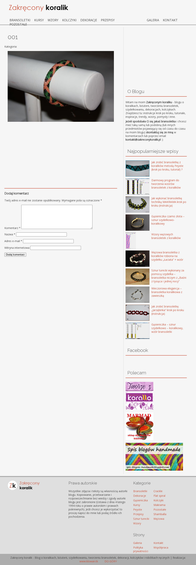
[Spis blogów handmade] (154, 469)
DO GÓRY (110, 561)
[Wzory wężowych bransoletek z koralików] (132, 241)
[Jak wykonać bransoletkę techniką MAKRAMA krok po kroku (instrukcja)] (132, 204)
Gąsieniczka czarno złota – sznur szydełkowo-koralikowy (168, 219)
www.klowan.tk (88, 561)
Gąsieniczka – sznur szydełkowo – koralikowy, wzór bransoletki (167, 328)
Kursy (39, 20)
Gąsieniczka (140, 500)
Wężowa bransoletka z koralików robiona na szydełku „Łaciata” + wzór (167, 255)
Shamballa (160, 514)
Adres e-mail (13, 241)
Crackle (158, 491)
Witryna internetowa (16, 248)
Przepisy (108, 20)
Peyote (137, 509)
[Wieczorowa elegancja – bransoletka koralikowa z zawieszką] (132, 295)
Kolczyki (69, 20)
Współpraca (161, 547)
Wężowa (159, 519)
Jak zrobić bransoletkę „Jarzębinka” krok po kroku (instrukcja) (167, 310)
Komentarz (12, 228)
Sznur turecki (141, 519)
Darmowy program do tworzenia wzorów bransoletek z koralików (166, 183)
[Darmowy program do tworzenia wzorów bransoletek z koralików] (132, 186)
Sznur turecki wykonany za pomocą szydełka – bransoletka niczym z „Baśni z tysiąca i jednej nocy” (168, 275)
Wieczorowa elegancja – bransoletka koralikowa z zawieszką (166, 292)
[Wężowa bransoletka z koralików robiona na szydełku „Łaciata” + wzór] (132, 259)
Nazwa (9, 234)
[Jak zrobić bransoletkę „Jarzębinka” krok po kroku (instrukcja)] (132, 313)
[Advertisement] (60, 151)
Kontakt (170, 20)
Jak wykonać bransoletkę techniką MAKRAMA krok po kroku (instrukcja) (168, 201)
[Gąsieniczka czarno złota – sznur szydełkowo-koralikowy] (132, 222)
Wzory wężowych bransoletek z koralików (166, 236)
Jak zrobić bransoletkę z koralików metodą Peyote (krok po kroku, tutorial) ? (167, 165)
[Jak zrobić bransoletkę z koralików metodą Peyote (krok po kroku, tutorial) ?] (132, 168)
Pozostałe (18, 24)
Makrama (159, 505)
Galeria (153, 20)
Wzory (53, 20)
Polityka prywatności (140, 549)
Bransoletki (20, 20)
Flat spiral (159, 495)
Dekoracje (88, 20)
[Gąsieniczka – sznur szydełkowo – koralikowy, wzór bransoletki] (132, 331)
